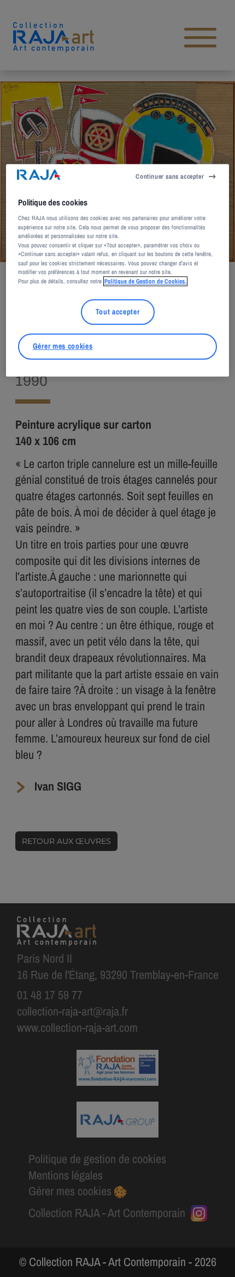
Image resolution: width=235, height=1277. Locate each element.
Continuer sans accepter (170, 176)
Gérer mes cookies (63, 346)
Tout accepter (118, 312)
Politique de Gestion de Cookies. (145, 281)
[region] (118, 270)
